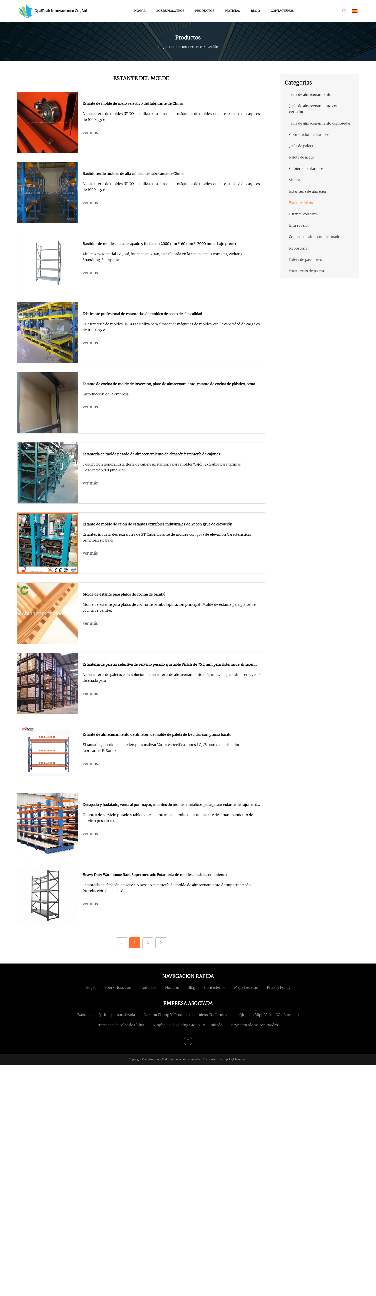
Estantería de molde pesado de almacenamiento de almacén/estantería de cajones (151, 454)
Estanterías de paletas (307, 271)
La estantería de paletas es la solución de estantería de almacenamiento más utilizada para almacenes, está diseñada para (171, 677)
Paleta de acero (301, 157)
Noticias (232, 11)
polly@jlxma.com (236, 1059)
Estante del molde (304, 203)
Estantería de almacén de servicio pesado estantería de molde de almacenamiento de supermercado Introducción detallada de (167, 888)
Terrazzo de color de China (121, 1025)
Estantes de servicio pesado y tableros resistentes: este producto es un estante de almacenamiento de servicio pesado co (168, 818)
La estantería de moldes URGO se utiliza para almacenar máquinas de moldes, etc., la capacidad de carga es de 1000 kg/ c (171, 116)
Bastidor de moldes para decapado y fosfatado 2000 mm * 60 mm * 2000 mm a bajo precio (159, 243)
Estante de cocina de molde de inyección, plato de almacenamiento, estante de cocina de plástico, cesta (169, 384)
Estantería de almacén (307, 191)
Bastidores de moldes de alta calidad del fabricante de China (133, 173)
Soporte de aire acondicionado (314, 237)
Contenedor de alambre (309, 134)
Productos (204, 11)
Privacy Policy (278, 987)
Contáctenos (282, 11)
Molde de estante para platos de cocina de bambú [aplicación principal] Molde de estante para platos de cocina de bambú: (169, 607)
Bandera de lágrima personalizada (106, 1014)
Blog (255, 11)
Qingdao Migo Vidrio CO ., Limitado (269, 1014)
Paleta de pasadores (305, 259)
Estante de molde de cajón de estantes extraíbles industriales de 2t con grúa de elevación (157, 524)
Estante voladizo (303, 214)
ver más (90, 132)
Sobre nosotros (170, 11)
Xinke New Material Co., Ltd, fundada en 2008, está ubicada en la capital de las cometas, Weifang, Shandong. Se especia (163, 257)
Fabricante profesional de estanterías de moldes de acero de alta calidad (142, 314)
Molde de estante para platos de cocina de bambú (124, 594)
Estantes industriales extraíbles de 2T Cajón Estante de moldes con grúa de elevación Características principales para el (167, 537)
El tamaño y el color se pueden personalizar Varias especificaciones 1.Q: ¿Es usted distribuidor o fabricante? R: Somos (163, 747)
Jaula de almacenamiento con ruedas (320, 123)
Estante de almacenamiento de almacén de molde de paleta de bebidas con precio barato (157, 734)
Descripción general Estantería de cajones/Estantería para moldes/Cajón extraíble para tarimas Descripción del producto (162, 467)
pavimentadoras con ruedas (254, 1025)
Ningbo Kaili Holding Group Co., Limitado (188, 1025)
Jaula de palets (301, 146)
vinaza (294, 180)
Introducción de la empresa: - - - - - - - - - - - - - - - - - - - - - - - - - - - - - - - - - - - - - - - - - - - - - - (171, 394)
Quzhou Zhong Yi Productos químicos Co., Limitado (187, 1014)
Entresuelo (298, 225)
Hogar (140, 11)
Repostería (298, 248)
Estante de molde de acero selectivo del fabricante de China (133, 103)
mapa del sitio (246, 987)
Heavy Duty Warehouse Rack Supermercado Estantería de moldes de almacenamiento (155, 874)
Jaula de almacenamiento (310, 94)
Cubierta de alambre (306, 168)
